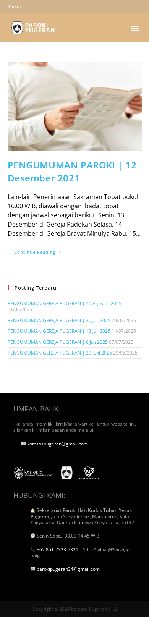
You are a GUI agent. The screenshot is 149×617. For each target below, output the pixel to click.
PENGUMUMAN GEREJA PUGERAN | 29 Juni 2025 (60, 353)
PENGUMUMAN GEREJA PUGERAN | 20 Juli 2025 (59, 320)
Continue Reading (41, 250)
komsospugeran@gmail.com (57, 443)
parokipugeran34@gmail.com (68, 569)
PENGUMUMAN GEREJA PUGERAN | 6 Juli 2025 (58, 342)
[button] (135, 27)
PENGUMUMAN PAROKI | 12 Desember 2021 (72, 171)
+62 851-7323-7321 (57, 549)
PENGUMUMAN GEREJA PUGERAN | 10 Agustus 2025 (64, 303)
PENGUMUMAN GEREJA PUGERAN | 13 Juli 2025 (59, 331)
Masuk (15, 6)
